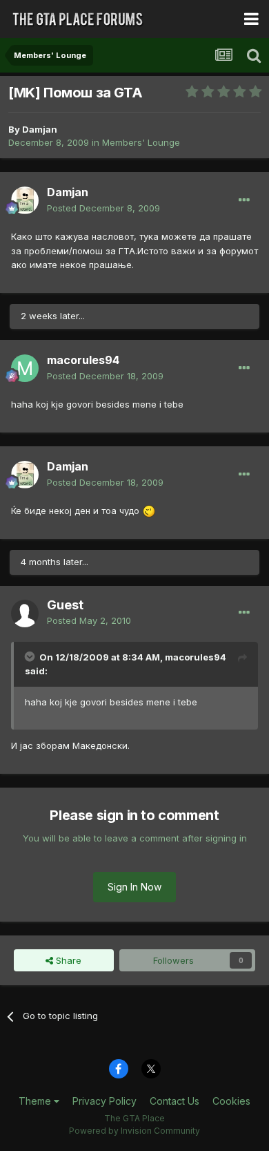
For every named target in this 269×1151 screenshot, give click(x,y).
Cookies (231, 1101)
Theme (36, 1101)
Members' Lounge (141, 142)
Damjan (39, 129)
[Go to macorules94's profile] (25, 368)
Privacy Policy (104, 1101)
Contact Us (174, 1101)
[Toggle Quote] (31, 656)
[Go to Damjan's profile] (25, 200)
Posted (103, 207)
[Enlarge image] (149, 510)
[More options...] (244, 200)
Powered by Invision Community (134, 1130)
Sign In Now (134, 887)
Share (67, 960)
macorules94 (83, 360)
